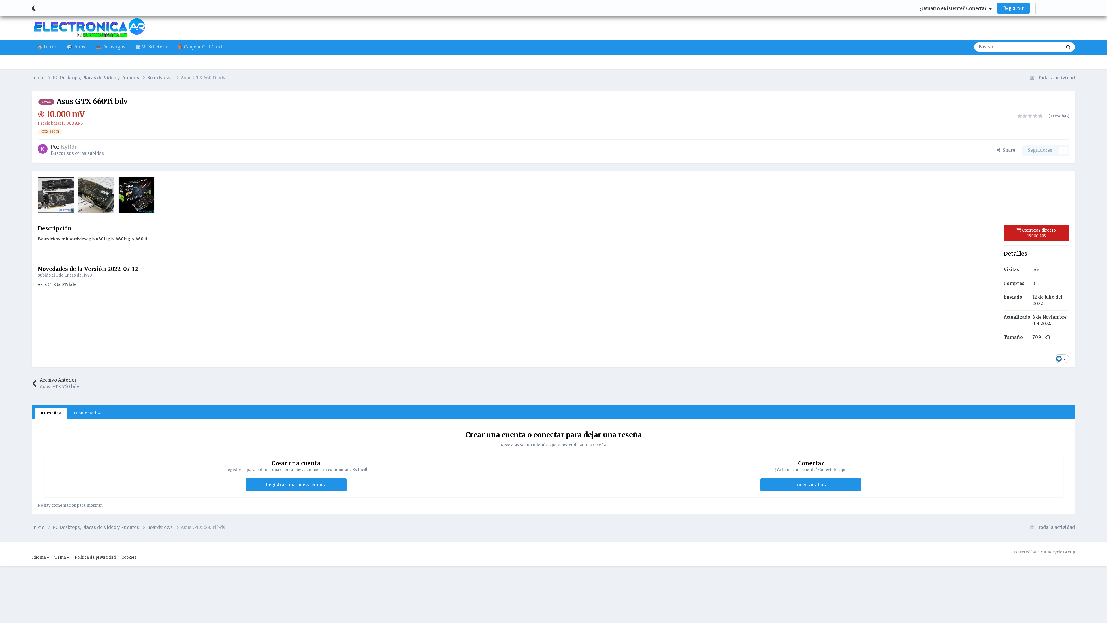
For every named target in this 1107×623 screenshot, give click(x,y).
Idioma (39, 557)
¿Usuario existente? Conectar (954, 8)
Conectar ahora (811, 484)
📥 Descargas (110, 47)
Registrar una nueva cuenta (296, 484)
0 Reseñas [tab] (51, 413)
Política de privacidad (95, 557)
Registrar (1013, 8)
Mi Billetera (153, 47)
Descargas (1044, 47)
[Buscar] (1068, 47)
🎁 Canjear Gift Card (199, 47)
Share (1007, 150)
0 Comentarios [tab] (86, 413)
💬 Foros (76, 47)
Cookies (128, 557)
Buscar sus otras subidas (77, 153)
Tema (60, 557)
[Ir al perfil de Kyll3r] (43, 149)
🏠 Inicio (46, 47)
